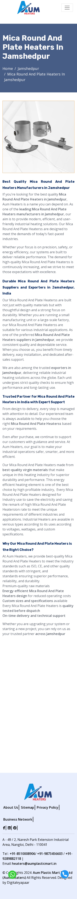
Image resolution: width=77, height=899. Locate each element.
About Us (10, 807)
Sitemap (27, 807)
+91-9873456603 (50, 853)
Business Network (17, 819)
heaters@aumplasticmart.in (34, 863)
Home (7, 68)
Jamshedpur (28, 68)
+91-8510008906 (22, 853)
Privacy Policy (47, 807)
